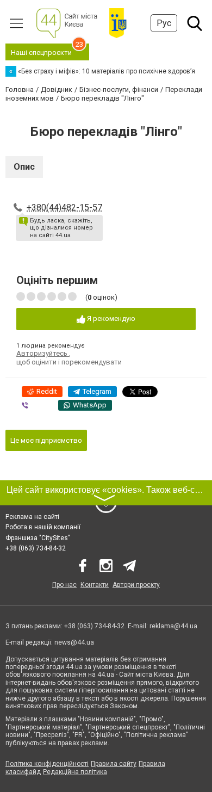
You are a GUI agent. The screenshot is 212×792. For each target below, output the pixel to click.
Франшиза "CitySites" (37, 538)
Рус (164, 23)
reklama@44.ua (173, 626)
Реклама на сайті (32, 517)
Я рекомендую (110, 318)
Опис (24, 167)
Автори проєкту (136, 585)
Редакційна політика (75, 772)
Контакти (94, 585)
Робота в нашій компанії (42, 527)
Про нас (64, 585)
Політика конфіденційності (47, 764)
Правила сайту (113, 764)
